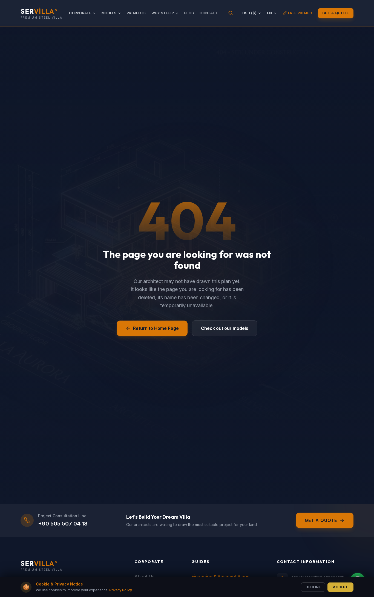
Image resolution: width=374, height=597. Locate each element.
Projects (136, 13)
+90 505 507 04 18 (63, 523)
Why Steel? (162, 13)
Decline (313, 587)
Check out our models (224, 328)
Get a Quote (335, 13)
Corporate (80, 13)
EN (269, 13)
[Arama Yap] (231, 13)
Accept (340, 587)
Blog (189, 13)
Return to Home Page (156, 328)
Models (109, 13)
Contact (209, 13)
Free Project (301, 13)
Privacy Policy (120, 590)
